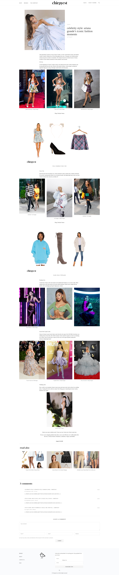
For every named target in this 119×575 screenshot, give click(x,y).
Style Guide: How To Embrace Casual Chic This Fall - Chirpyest (42, 507)
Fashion (68, 24)
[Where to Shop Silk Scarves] (86, 459)
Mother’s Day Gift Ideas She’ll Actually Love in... (33, 469)
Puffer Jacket (63, 275)
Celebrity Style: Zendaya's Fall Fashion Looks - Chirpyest (41, 489)
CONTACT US (22, 559)
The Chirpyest (34, 3)
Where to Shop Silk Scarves (86, 469)
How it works (92, 2)
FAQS (20, 563)
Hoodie (54, 275)
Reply (98, 489)
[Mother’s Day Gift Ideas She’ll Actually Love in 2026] (32, 459)
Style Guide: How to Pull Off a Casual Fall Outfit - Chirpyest (41, 498)
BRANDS (21, 553)
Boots (58, 275)
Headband (58, 166)
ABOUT (20, 556)
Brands (26, 3)
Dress (54, 166)
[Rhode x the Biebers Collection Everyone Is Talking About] (59, 459)
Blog (85, 2)
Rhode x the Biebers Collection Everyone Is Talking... (59, 469)
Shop (20, 3)
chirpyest (70, 37)
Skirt (65, 166)
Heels (62, 166)
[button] (99, 3)
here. (76, 432)
